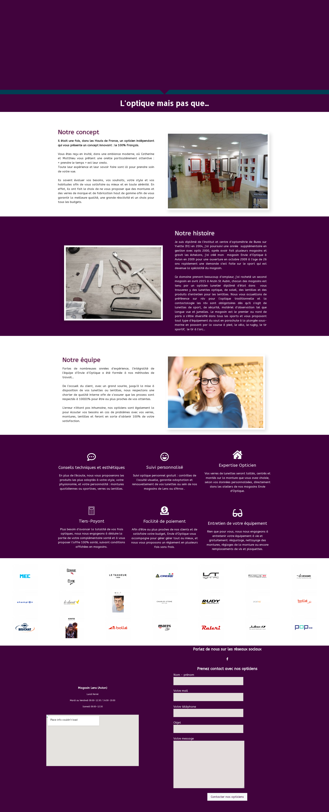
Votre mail (180, 690)
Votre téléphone (184, 706)
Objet (177, 722)
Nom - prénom (183, 674)
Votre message (183, 738)
